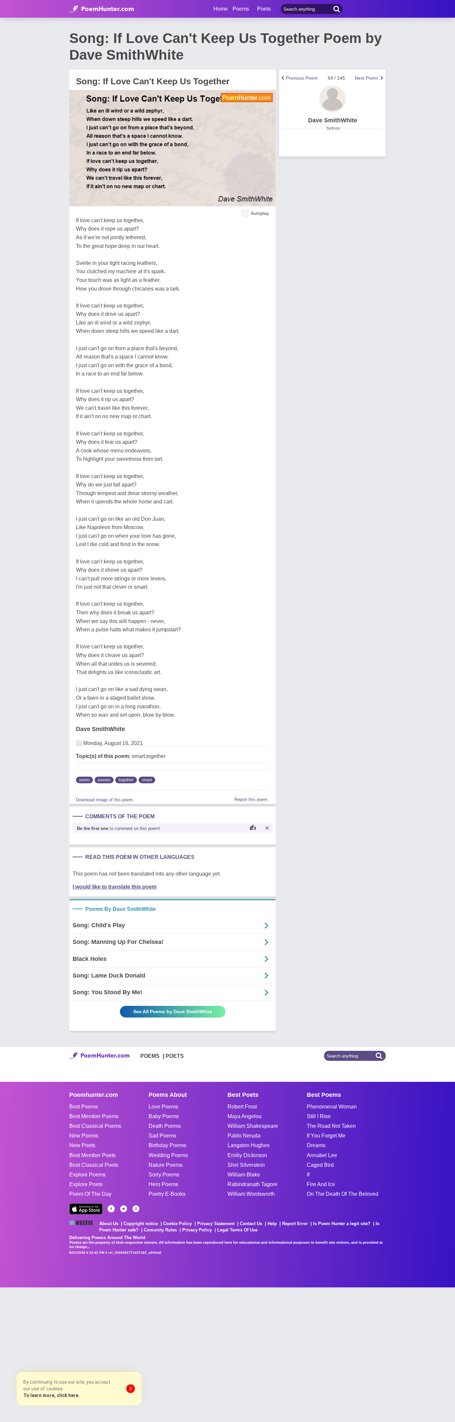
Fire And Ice (321, 1184)
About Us (108, 1223)
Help (272, 1223)
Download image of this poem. (105, 799)
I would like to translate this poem (115, 887)
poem (84, 780)
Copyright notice (141, 1223)
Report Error (295, 1223)
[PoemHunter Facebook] (111, 1208)
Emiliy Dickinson (247, 1155)
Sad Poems (162, 1135)
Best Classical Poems (95, 1126)
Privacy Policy (197, 1229)
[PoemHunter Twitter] (123, 1208)
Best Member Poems (94, 1116)
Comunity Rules (160, 1229)
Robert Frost (242, 1106)
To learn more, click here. (51, 1395)
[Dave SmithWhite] (332, 99)
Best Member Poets (92, 1155)
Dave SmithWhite (100, 729)
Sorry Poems (164, 1174)
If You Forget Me (326, 1135)
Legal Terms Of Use (237, 1229)
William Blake (244, 1174)
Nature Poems (166, 1165)
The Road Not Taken (331, 1126)
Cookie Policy (177, 1223)
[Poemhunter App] (86, 1208)
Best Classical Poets (93, 1165)
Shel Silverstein (246, 1165)
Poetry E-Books (167, 1194)
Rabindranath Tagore (252, 1184)
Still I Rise (319, 1116)
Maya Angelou (244, 1116)
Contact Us (251, 1223)
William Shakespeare (253, 1126)
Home (221, 9)
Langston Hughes (248, 1145)
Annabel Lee (322, 1155)
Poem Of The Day (90, 1194)
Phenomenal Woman (332, 1106)
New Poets (82, 1145)
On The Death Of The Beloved (342, 1194)
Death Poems (165, 1126)
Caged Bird (320, 1165)
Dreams (316, 1145)
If (308, 1174)
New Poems (83, 1135)
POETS (175, 1056)
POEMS (150, 1056)
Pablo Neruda (244, 1135)
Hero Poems (163, 1184)
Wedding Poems (168, 1155)
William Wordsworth (251, 1194)
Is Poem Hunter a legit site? (341, 1223)
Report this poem (250, 799)
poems (104, 780)
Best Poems (83, 1106)
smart (147, 780)
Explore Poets (86, 1184)
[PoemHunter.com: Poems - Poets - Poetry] (101, 9)
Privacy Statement (215, 1223)
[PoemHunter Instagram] (136, 1208)
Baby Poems (164, 1116)
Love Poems (163, 1106)
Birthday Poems (167, 1145)
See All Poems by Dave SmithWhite (172, 1011)
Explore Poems (87, 1174)
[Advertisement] (100, 1354)
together (126, 780)
